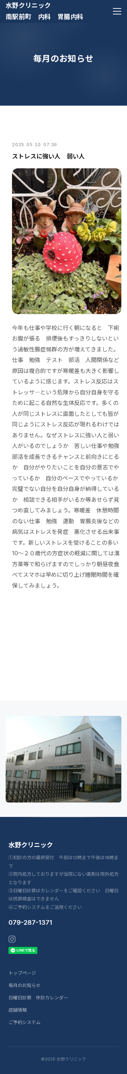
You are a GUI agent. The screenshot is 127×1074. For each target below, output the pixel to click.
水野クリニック (30, 845)
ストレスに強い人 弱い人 (48, 156)
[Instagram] (12, 939)
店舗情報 (17, 1010)
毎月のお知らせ (24, 985)
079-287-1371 (30, 922)
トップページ (22, 973)
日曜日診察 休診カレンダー (38, 997)
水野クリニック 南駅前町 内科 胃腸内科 (44, 11)
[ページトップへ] (112, 1065)
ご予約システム (24, 1022)
